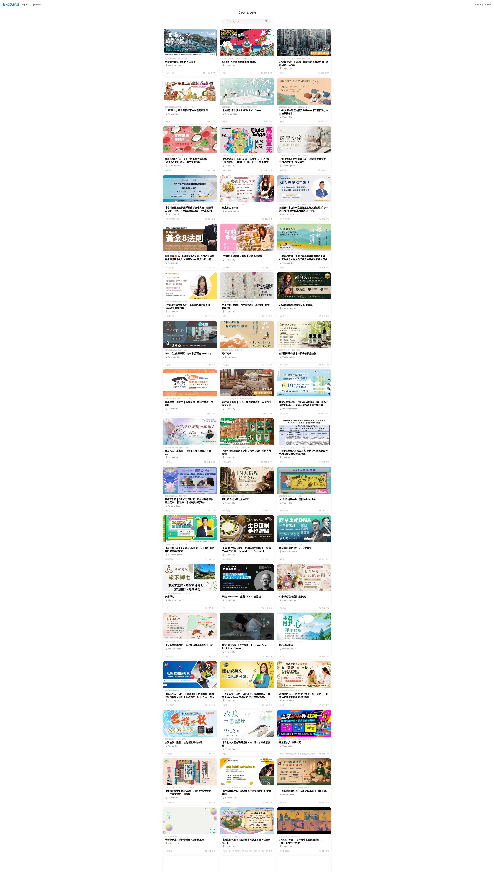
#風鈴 (225, 316)
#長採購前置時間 (172, 219)
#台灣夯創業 (285, 219)
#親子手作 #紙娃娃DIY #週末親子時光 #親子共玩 (242, 851)
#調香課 (283, 170)
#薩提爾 (283, 802)
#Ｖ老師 (226, 267)
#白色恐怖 (284, 413)
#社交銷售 (169, 267)
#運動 (167, 413)
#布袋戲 (168, 754)
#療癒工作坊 (170, 510)
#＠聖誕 (283, 608)
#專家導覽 (227, 462)
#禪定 (282, 656)
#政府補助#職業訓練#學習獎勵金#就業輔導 (297, 754)
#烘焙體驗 (227, 559)
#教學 (282, 316)
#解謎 (282, 121)
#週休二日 (169, 316)
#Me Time (284, 365)
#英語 (225, 705)
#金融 (167, 365)
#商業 (282, 559)
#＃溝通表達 (285, 851)
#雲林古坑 (169, 656)
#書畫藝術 (169, 802)
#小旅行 (226, 365)
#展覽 (225, 121)
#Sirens (226, 656)
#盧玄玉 (168, 462)
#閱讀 (282, 267)
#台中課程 (169, 705)
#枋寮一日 (169, 73)
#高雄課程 (169, 559)
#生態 (225, 754)
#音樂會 (168, 851)
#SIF (224, 73)
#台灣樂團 (284, 510)
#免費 (167, 121)
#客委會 (168, 170)
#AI (281, 462)
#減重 (282, 705)
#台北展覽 (227, 170)
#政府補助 (227, 802)
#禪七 (167, 608)
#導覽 (282, 73)
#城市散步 (227, 510)
